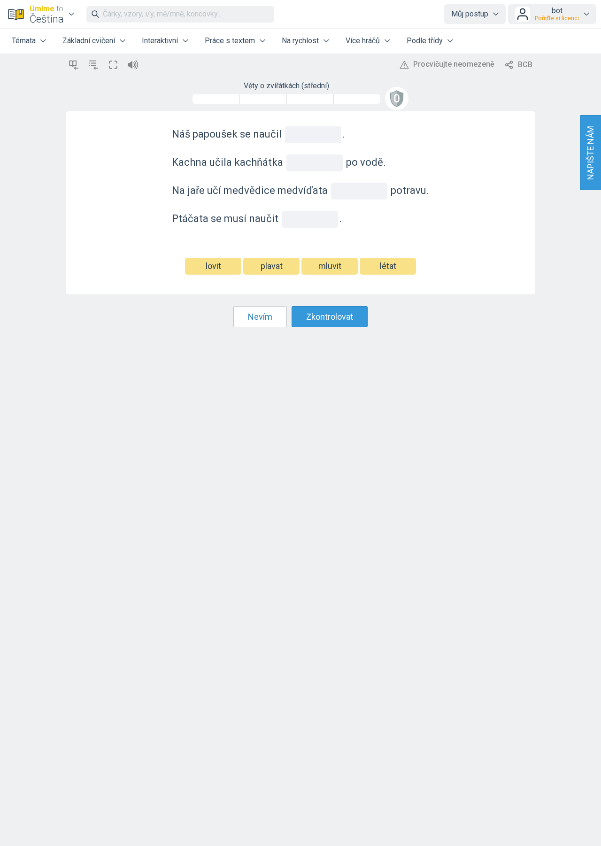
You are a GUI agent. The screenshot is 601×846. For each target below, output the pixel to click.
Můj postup (469, 13)
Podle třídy (425, 40)
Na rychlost (300, 40)
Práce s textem (230, 40)
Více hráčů (363, 40)
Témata (24, 40)
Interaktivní (160, 40)
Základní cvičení (88, 40)
